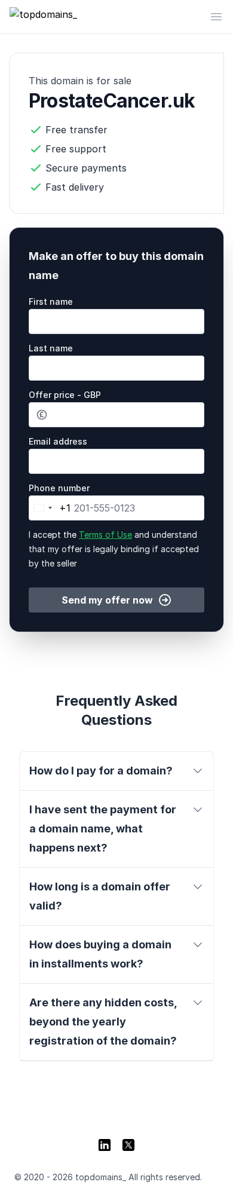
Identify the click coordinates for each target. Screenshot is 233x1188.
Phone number (59, 488)
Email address (58, 441)
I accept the (114, 548)
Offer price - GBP (65, 395)
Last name (51, 348)
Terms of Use (105, 534)
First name (51, 301)
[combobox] (49, 508)
